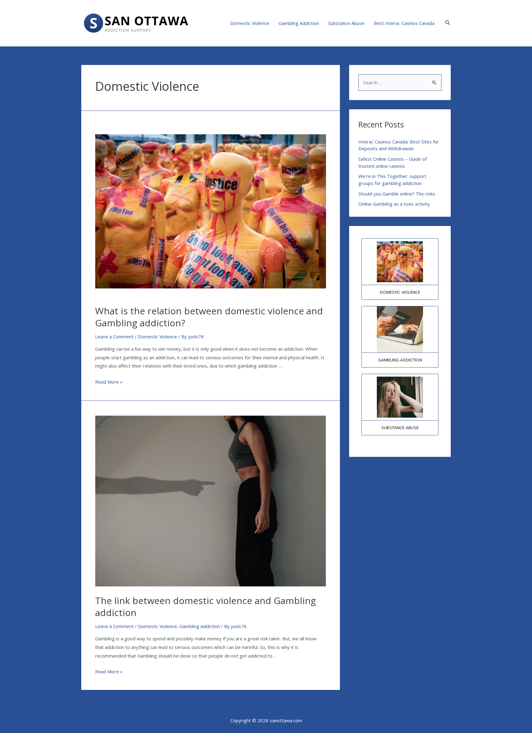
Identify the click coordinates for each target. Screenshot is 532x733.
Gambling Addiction (299, 23)
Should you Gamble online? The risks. (397, 194)
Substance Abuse (346, 23)
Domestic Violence (249, 23)
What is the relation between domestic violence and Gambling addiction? (209, 316)
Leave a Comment (114, 336)
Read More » (109, 382)
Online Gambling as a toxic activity (394, 204)
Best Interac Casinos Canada (404, 23)
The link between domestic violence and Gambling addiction (205, 606)
